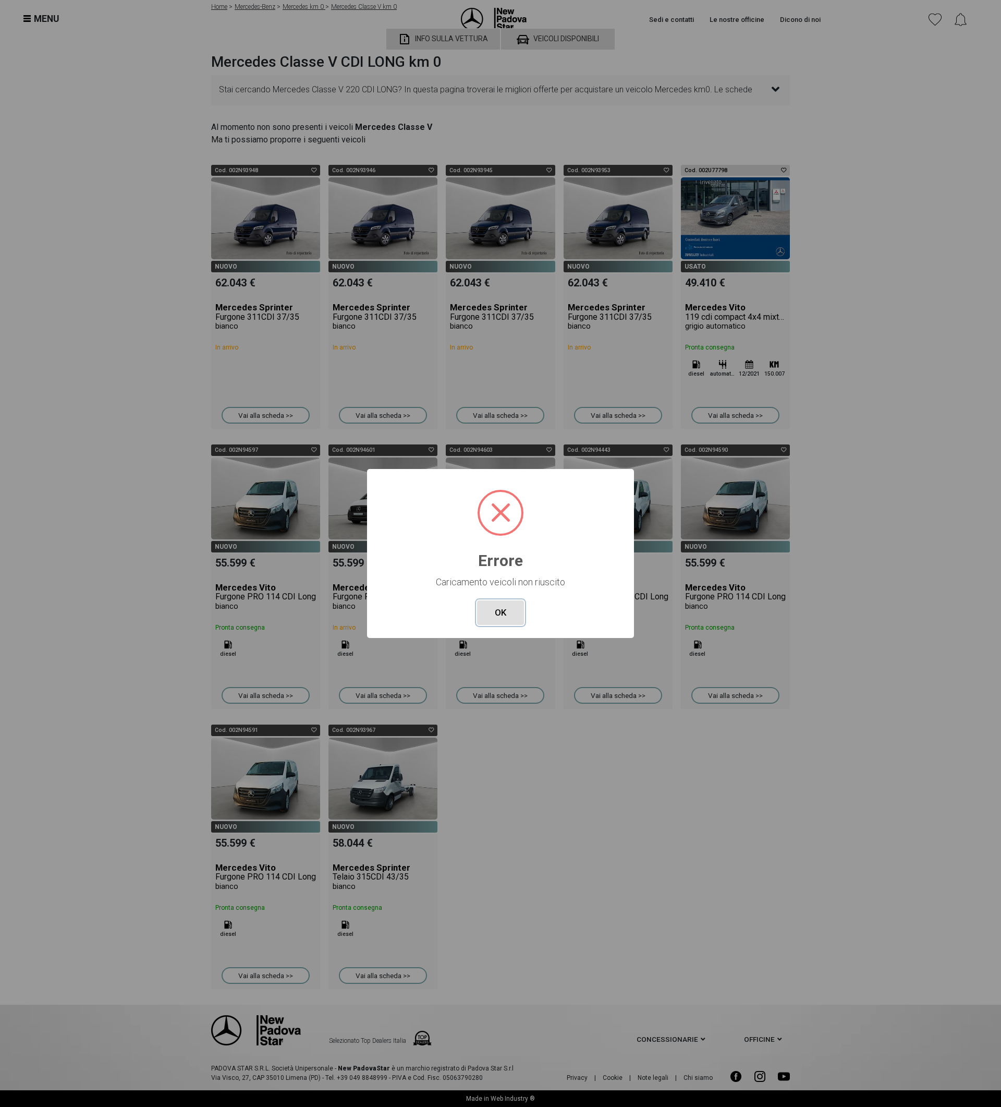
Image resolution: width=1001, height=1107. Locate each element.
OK (500, 612)
